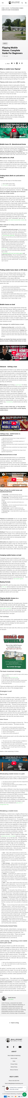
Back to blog (15, 1022)
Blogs (7, 8)
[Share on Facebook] (12, 64)
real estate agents (18, 578)
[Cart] (25, 3)
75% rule (4, 586)
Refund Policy (14, 1066)
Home (3, 8)
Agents (5, 43)
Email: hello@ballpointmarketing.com (14, 1083)
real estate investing (5, 608)
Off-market (5, 185)
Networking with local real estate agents (13, 253)
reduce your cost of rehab (8, 836)
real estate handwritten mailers (16, 220)
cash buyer (19, 385)
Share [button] (8, 63)
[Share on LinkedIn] (17, 64)
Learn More (10, 999)
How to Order (14, 1058)
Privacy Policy (14, 1064)
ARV (8, 675)
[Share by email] (22, 64)
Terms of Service (14, 1069)
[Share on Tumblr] (19, 64)
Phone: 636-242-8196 (14, 1080)
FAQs (14, 1061)
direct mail (4, 248)
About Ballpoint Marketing (14, 1055)
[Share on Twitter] (14, 64)
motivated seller (14, 677)
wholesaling (9, 402)
